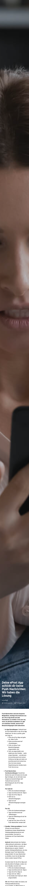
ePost (6, 700)
